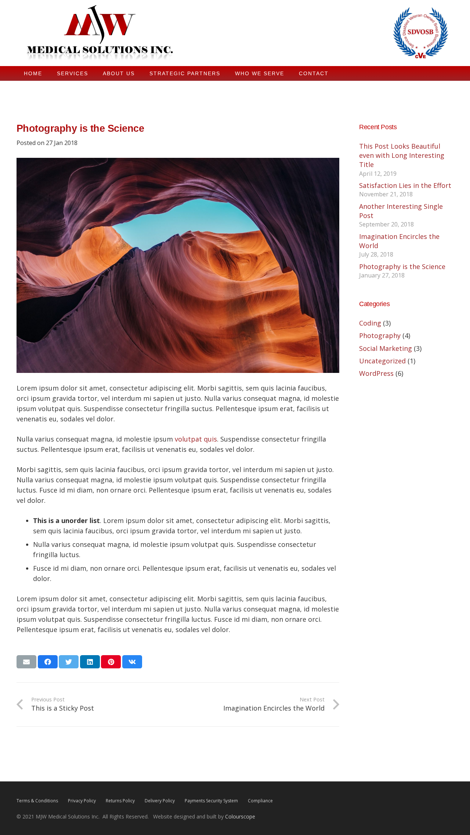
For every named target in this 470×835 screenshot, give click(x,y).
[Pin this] (111, 661)
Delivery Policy (160, 801)
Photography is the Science (402, 266)
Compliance (260, 801)
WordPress (376, 373)
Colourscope (240, 816)
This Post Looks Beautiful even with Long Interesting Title (401, 155)
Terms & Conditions (37, 801)
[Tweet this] (69, 661)
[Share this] (48, 661)
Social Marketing (385, 348)
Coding (370, 323)
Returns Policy (120, 801)
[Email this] (26, 661)
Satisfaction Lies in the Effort (405, 185)
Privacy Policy (82, 801)
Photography (380, 335)
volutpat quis (196, 439)
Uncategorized (382, 360)
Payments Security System (211, 801)
